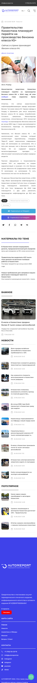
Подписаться (26, 65)
